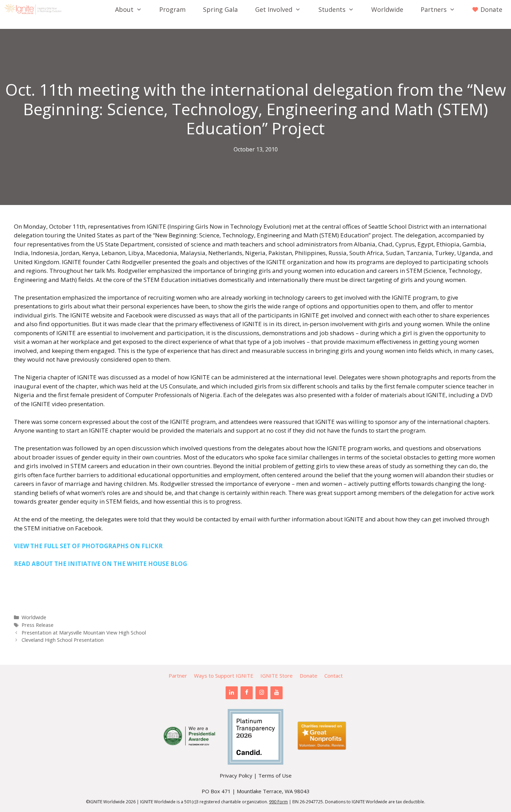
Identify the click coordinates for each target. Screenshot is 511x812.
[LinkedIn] (232, 692)
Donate (308, 675)
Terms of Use (275, 775)
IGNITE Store (276, 675)
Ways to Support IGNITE (223, 675)
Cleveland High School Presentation (63, 640)
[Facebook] (247, 692)
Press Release (38, 625)
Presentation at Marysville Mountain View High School (84, 632)
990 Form (278, 802)
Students (332, 9)
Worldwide (387, 9)
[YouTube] (276, 692)
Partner (178, 675)
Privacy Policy (236, 775)
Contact (333, 675)
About (124, 9)
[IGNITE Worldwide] (34, 9)
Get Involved (273, 9)
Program (172, 9)
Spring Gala (220, 9)
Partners (434, 9)
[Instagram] (262, 692)
